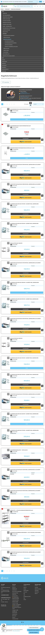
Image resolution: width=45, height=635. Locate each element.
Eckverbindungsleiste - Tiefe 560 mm (19, 450)
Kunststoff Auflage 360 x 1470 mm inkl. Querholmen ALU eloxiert (25, 262)
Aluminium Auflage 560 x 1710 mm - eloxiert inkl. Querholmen (24, 430)
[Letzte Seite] (14, 104)
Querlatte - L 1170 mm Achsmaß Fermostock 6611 (21, 510)
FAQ (24, 593)
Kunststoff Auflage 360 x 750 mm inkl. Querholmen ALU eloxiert (25, 469)
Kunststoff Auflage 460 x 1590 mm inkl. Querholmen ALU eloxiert (25, 552)
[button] (42, 12)
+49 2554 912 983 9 (23, 92)
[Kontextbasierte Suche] (14, 6)
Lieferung (36, 587)
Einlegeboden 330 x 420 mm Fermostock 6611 (20, 109)
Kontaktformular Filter (27, 596)
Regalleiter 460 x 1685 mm (16, 243)
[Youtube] (21, 622)
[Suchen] (31, 6)
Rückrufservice (14, 614)
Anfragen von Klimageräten (16, 604)
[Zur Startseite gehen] (4, 6)
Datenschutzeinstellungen (33, 627)
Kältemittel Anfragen (15, 598)
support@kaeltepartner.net (25, 93)
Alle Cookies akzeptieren (34, 632)
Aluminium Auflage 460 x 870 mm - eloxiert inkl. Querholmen (24, 299)
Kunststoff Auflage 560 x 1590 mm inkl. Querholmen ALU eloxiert (25, 164)
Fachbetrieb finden (15, 618)
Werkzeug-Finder (15, 595)
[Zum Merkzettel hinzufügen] (8, 109)
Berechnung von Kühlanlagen (16, 591)
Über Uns (25, 587)
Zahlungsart (37, 590)
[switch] (4, 631)
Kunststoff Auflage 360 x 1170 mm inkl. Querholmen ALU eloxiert (25, 394)
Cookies (25, 599)
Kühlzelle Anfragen (15, 601)
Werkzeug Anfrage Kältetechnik (15, 594)
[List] (30, 103)
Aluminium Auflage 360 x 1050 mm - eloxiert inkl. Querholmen (24, 282)
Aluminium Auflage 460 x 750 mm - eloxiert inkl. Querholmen (24, 357)
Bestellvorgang (26, 590)
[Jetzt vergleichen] (37, 6)
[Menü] (35, 6)
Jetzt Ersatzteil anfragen (24, 97)
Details (27, 119)
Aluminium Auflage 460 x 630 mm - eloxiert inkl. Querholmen (24, 413)
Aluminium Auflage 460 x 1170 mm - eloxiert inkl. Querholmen (24, 203)
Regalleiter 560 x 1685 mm (16, 338)
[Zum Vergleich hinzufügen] (42, 140)
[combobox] (25, 6)
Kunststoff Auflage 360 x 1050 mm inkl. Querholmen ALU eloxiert (25, 184)
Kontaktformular (3, 605)
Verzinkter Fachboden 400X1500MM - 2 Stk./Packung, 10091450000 (25, 532)
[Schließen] (43, 1)
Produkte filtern (6, 82)
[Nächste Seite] (12, 104)
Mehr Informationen (16, 630)
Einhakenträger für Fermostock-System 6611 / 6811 (22, 147)
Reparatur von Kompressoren (14, 589)
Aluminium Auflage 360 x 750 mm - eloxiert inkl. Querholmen (24, 374)
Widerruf (36, 593)
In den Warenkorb (25, 138)
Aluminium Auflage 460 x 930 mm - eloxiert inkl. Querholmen (24, 223)
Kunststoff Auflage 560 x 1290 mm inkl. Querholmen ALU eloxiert (25, 318)
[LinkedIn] (23, 622)
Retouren (13, 617)
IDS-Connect (14, 615)
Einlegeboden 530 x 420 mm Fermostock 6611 (20, 125)
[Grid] (30, 105)
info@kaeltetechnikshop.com (5, 597)
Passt (40, 1)
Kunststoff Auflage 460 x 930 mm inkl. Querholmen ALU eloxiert (25, 490)
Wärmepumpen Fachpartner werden (16, 608)
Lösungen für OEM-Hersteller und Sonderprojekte (15, 611)
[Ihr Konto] (40, 6)
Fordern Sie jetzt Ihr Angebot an (25, 99)
